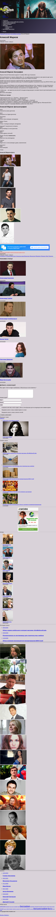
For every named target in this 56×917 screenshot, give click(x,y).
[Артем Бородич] (13, 704)
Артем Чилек (4, 339)
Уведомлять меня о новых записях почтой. (12, 412)
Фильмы (5, 25)
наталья (14, 908)
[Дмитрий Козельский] (13, 794)
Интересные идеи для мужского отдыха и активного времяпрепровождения (22, 504)
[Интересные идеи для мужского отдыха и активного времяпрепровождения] (10, 503)
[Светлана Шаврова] (13, 356)
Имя (1, 400)
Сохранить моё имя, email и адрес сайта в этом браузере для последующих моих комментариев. (26, 407)
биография (7, 252)
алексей (2, 252)
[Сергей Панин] (13, 673)
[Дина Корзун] (12, 734)
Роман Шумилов (7, 596)
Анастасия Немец (7, 437)
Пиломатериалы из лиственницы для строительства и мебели (18, 466)
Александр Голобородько (8, 318)
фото (23, 252)
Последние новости (9, 23)
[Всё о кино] (7, 13)
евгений (40, 906)
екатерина (44, 906)
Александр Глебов (6, 298)
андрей (15, 906)
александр (3, 906)
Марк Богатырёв (5, 380)
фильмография (18, 252)
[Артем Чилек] (13, 336)
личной (1, 908)
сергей (28, 908)
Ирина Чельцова (7, 609)
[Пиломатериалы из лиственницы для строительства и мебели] (10, 464)
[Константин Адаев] (8, 582)
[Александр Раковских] (13, 809)
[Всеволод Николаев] (13, 839)
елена (48, 906)
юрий (1, 910)
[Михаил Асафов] (8, 543)
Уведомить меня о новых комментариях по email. (14, 410)
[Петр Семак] (12, 658)
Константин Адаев (7, 583)
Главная (2, 34)
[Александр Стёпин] (12, 688)
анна (19, 906)
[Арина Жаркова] (13, 749)
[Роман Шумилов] (8, 595)
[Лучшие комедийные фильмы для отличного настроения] (10, 490)
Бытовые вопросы (8, 29)
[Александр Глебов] (12, 295)
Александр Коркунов (7, 278)
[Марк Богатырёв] (11, 377)
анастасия (12, 906)
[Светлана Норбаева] (13, 869)
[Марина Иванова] (8, 620)
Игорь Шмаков (6, 570)
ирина (53, 906)
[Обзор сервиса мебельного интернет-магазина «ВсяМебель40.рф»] (10, 452)
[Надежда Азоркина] (13, 764)
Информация (8, 26)
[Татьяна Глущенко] (13, 854)
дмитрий (37, 906)
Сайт (1, 405)
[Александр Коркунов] (13, 275)
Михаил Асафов (7, 544)
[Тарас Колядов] (8, 556)
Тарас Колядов (6, 557)
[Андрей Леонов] (13, 719)
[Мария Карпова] (13, 824)
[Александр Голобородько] (13, 316)
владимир (32, 906)
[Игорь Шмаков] (8, 569)
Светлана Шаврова (6, 359)
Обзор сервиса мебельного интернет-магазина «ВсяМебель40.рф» (20, 453)
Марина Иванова (7, 621)
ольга (22, 908)
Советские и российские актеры (13, 22)
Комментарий (4, 397)
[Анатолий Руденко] (13, 779)
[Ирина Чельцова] (8, 607)
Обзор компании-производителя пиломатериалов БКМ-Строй (18, 479)
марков (12, 252)
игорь (51, 906)
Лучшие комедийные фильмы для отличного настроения (17, 491)
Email (1, 402)
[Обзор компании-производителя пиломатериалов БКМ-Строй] (10, 477)
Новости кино (7, 24)
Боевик (7, 28)
